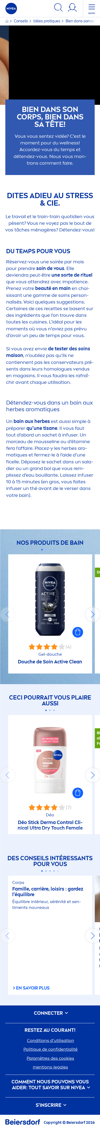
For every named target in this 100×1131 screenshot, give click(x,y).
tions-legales (50, 1067)
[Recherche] (58, 8)
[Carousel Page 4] (54, 549)
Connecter (49, 1013)
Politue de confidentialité (50, 1049)
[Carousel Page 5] (58, 549)
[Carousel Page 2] (46, 549)
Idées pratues (47, 21)
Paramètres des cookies (50, 1058)
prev (7, 614)
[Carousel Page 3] (50, 549)
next (92, 614)
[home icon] (7, 21)
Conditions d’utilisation (50, 1040)
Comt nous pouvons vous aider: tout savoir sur (50, 1085)
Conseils (21, 21)
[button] (77, 632)
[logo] (11, 8)
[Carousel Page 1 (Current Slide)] (42, 549)
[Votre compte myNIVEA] (72, 8)
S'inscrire (49, 1105)
